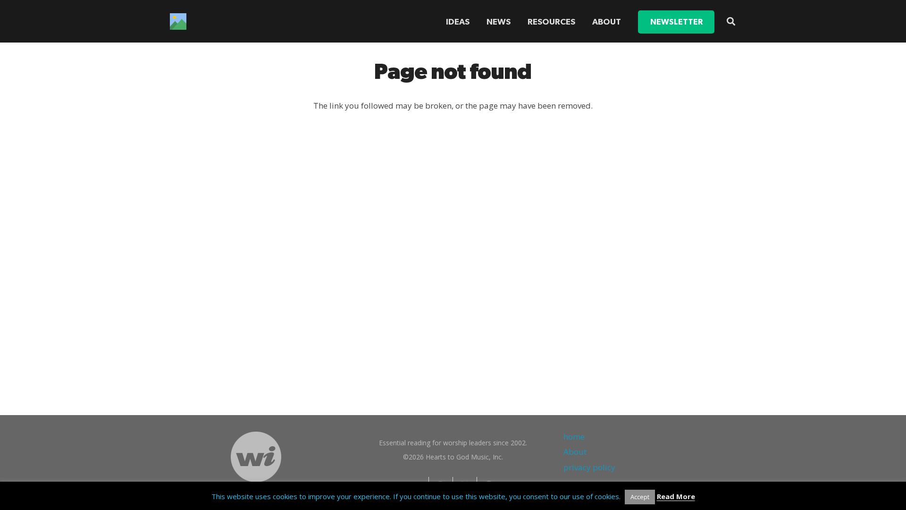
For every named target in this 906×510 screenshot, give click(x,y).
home (574, 436)
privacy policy (589, 467)
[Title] (178, 21)
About (575, 451)
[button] (580, 22)
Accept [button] (639, 497)
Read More (676, 496)
